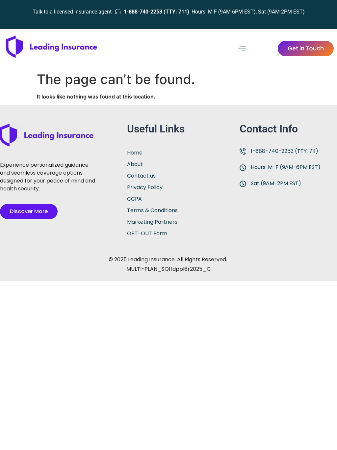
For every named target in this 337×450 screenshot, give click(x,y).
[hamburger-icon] (242, 48)
